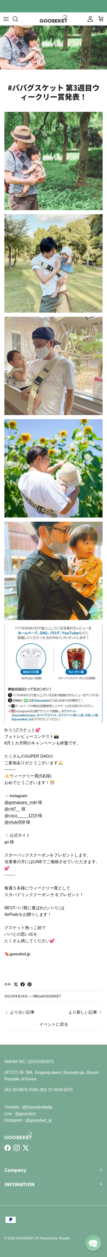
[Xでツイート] (16, 984)
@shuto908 (14, 822)
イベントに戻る (53, 1024)
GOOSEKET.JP (27, 1238)
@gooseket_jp (39, 1120)
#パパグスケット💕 (22, 729)
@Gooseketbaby (37, 1107)
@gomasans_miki (20, 802)
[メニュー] (6, 19)
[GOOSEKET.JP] (53, 19)
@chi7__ (12, 809)
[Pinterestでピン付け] (29, 984)
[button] (93, 1243)
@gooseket (25, 1113)
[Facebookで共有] (23, 984)
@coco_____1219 (20, 815)
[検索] (18, 19)
